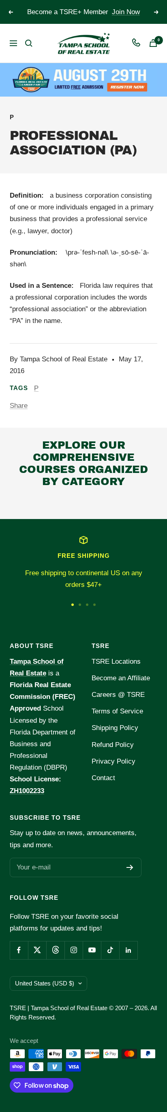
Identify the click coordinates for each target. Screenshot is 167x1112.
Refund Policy (113, 745)
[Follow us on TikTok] (110, 950)
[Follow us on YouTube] (92, 950)
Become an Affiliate (121, 678)
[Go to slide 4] (94, 604)
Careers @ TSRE (118, 694)
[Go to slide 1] (72, 604)
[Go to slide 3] (87, 604)
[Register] (129, 867)
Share (19, 405)
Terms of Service (117, 711)
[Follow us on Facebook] (19, 950)
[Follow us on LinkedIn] (128, 950)
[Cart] (153, 43)
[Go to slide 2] (80, 604)
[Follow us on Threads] (55, 950)
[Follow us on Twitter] (37, 950)
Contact (103, 778)
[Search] (28, 43)
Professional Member (59, 503)
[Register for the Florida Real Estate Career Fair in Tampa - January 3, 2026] (83, 80)
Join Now (126, 12)
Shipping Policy (115, 728)
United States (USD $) (44, 983)
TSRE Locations (116, 661)
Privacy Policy (113, 761)
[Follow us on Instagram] (73, 950)
